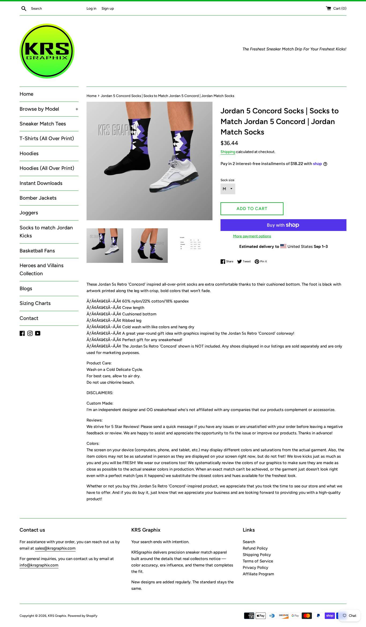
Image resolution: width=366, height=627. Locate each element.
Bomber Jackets (38, 198)
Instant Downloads (41, 183)
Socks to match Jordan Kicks (46, 232)
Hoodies (29, 153)
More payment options (252, 236)
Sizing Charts (35, 303)
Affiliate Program (258, 574)
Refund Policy (255, 548)
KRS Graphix (57, 616)
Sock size (227, 180)
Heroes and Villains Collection (42, 269)
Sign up (108, 8)
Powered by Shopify (82, 616)
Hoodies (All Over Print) (47, 168)
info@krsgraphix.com (39, 565)
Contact (29, 318)
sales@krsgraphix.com (55, 548)
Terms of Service (258, 561)
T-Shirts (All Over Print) (47, 138)
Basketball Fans (37, 251)
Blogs (26, 288)
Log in (91, 8)
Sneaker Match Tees (43, 124)
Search (249, 541)
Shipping (228, 152)
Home (26, 94)
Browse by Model (49, 109)
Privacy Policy (255, 567)
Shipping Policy (257, 554)
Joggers (29, 213)
